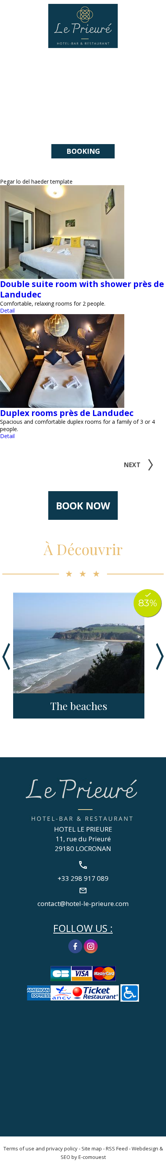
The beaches (78, 706)
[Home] (83, 25)
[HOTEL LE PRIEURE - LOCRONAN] (83, 798)
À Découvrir (83, 549)
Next (132, 465)
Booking (83, 151)
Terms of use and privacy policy (40, 1148)
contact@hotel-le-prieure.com (83, 903)
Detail (7, 310)
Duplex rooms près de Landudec (67, 412)
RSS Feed (117, 1148)
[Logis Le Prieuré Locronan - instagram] (91, 945)
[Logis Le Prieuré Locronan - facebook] (75, 945)
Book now (83, 505)
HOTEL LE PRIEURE (83, 829)
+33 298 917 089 (155, 14)
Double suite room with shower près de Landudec (82, 289)
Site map (91, 1148)
